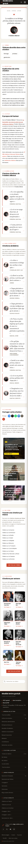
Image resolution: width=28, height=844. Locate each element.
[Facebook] (3, 829)
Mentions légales (5, 835)
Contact (13, 835)
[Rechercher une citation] (5, 681)
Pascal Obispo (14, 383)
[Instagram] (14, 829)
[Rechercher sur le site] (21, 2)
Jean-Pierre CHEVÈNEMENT (14, 354)
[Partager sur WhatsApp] (15, 416)
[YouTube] (10, 829)
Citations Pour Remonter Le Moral (10, 554)
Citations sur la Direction (8, 559)
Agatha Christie (15, 398)
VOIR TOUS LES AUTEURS (14, 671)
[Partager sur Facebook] (9, 416)
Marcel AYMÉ (14, 336)
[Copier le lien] (3, 419)
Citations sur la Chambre (8, 556)
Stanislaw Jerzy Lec (16, 270)
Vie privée (19, 835)
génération (7, 57)
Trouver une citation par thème (12, 514)
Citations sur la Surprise (8, 530)
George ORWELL (15, 298)
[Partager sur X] (12, 416)
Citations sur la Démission (8, 532)
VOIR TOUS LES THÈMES (14, 565)
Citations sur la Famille (8, 535)
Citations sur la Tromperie (8, 546)
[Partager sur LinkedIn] (18, 416)
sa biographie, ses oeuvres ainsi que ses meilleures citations (13, 122)
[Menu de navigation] (25, 2)
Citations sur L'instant (7, 538)
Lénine (12, 283)
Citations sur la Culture (8, 551)
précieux (14, 53)
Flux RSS (5, 838)
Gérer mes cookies (13, 838)
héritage (6, 53)
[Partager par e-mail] (22, 416)
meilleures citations (10, 160)
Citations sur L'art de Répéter (9, 548)
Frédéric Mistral (14, 36)
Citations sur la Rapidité (8, 540)
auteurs (4, 156)
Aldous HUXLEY (15, 313)
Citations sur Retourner (8, 543)
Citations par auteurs (11, 579)
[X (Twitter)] (6, 829)
